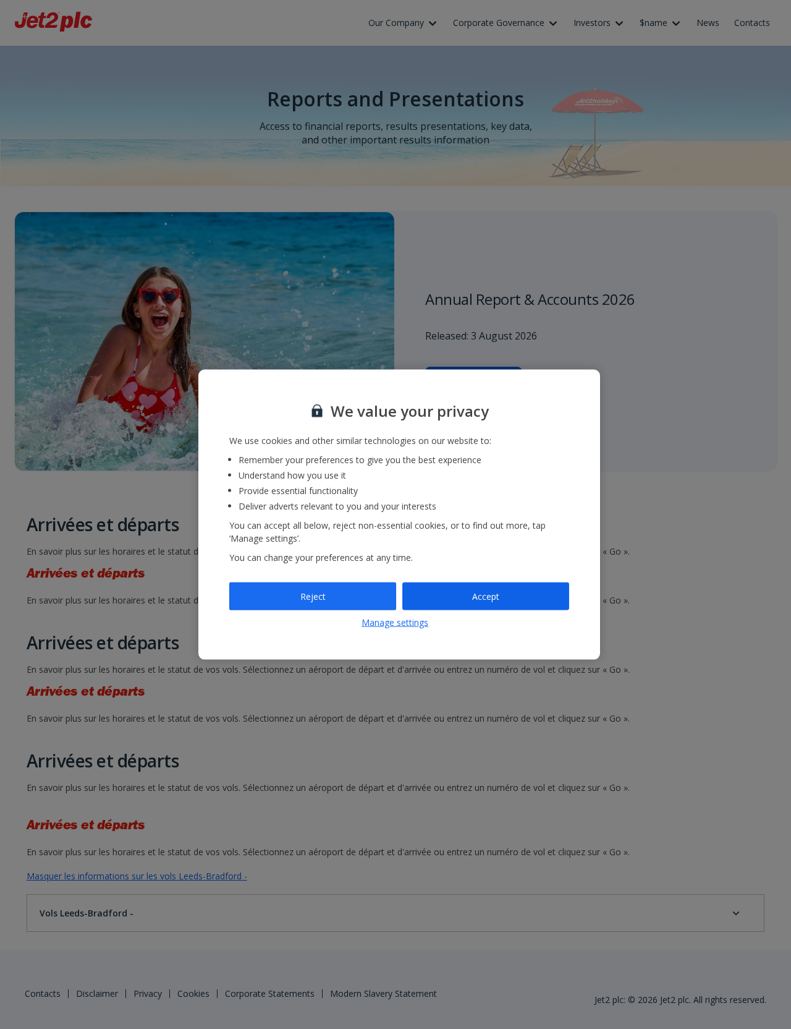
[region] (399, 515)
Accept (485, 596)
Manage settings (395, 622)
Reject (313, 596)
